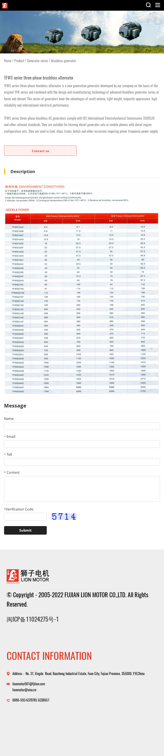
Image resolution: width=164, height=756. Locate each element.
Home (7, 61)
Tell (8, 454)
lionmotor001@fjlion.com (28, 684)
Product (19, 61)
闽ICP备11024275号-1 (33, 619)
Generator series (37, 61)
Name (9, 418)
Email (9, 436)
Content (12, 472)
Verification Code (18, 509)
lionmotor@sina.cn (24, 690)
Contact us (40, 151)
